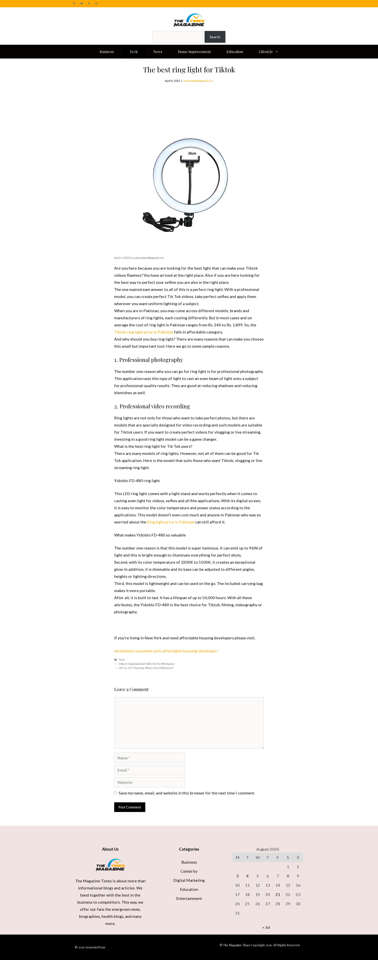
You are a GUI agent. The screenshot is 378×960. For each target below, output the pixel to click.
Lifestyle (266, 51)
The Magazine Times (93, 880)
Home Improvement (194, 51)
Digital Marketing (189, 880)
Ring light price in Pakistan (170, 522)
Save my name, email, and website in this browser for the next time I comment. (187, 793)
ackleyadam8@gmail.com (198, 80)
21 (277, 894)
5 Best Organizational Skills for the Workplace (147, 663)
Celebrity (189, 871)
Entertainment (189, 898)
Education (235, 51)
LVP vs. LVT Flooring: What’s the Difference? (146, 667)
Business (107, 51)
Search (215, 37)
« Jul (266, 927)
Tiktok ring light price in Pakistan (143, 332)
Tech (134, 51)
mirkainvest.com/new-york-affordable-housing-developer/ (166, 650)
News (157, 51)
